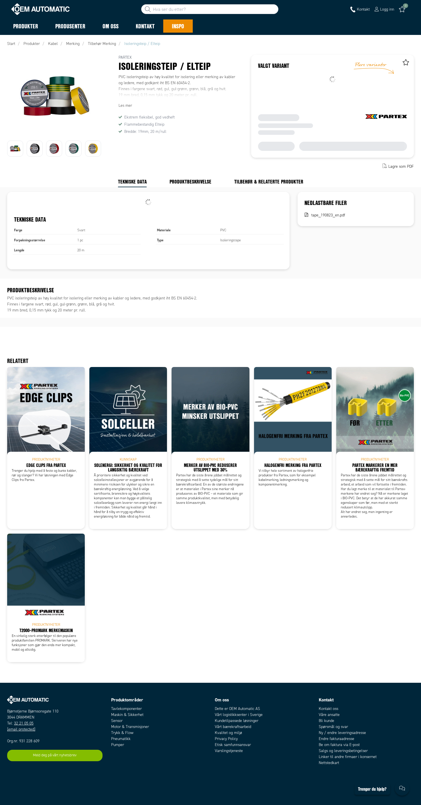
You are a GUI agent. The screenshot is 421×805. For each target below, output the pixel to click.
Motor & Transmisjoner (130, 726)
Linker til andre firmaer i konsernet (348, 756)
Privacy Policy (226, 738)
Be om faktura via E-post (339, 744)
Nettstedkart (329, 762)
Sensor (117, 720)
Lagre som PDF (401, 166)
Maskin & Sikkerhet (127, 714)
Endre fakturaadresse (336, 738)
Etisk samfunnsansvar (233, 744)
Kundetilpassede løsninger (236, 720)
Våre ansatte (329, 714)
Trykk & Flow (122, 732)
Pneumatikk (121, 738)
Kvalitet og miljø (228, 732)
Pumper (117, 744)
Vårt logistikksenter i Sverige (239, 714)
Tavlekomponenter (126, 708)
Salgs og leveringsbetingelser (343, 750)
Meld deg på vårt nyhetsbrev (54, 755)
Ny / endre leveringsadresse (342, 732)
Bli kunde (326, 720)
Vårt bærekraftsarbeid (233, 726)
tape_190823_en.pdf (328, 215)
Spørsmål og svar (333, 726)
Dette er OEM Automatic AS (237, 708)
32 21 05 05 (24, 723)
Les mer (125, 105)
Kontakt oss (328, 708)
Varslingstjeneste (229, 750)
